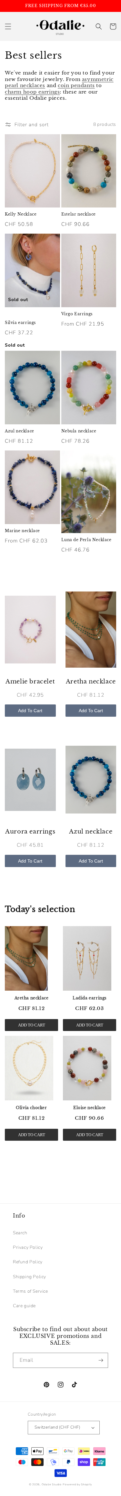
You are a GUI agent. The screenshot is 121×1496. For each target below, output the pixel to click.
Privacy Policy (28, 1247)
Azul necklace (19, 431)
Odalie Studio (52, 1484)
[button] (8, 26)
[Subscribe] (101, 1360)
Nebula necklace (78, 431)
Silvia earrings (20, 322)
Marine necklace (22, 530)
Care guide (24, 1306)
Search (20, 1233)
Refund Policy (28, 1262)
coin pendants (76, 85)
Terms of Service (30, 1291)
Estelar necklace (78, 214)
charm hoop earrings (32, 92)
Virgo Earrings (77, 313)
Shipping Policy (29, 1277)
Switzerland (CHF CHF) (57, 1427)
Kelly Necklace (20, 214)
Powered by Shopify (77, 1484)
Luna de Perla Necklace (86, 539)
